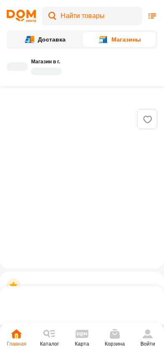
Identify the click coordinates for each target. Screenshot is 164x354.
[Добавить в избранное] (148, 119)
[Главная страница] (21, 16)
